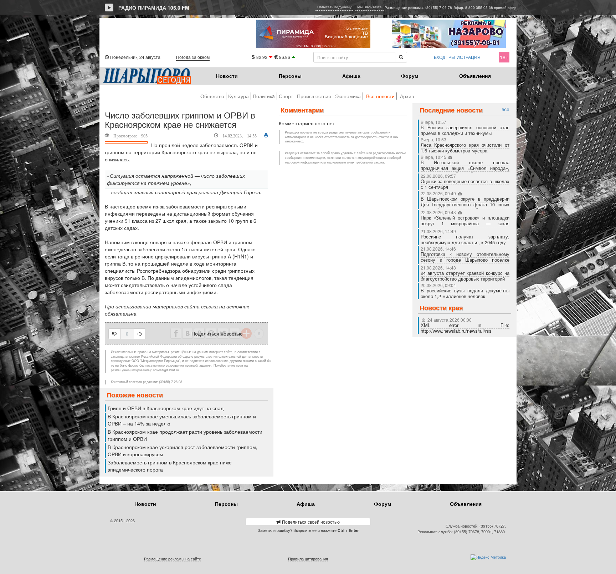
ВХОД (439, 57)
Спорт (286, 96)
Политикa (264, 96)
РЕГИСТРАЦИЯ (464, 57)
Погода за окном (193, 57)
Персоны (290, 75)
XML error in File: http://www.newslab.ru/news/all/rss (465, 328)
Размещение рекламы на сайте (172, 559)
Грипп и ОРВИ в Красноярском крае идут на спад (166, 408)
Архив (407, 96)
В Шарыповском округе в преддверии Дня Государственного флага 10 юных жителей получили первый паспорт (465, 204)
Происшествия (314, 96)
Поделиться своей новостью (310, 522)
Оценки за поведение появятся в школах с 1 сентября (465, 184)
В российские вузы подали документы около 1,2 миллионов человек (465, 293)
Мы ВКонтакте (369, 6)
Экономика (348, 96)
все (505, 109)
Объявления (475, 75)
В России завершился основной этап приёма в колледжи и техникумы (465, 130)
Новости (227, 75)
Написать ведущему (334, 6)
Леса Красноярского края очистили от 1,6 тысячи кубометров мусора (465, 147)
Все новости (380, 96)
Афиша (351, 75)
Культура (238, 96)
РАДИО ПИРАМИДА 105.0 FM (153, 7)
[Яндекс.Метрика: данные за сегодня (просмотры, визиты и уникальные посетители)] (488, 557)
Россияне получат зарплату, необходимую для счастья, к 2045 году (465, 239)
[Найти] (401, 57)
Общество (212, 96)
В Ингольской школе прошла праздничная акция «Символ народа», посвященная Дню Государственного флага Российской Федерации (465, 171)
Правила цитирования (308, 559)
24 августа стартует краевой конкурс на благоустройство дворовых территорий (465, 276)
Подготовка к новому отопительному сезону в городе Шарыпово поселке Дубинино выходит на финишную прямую (465, 263)
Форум (409, 75)
